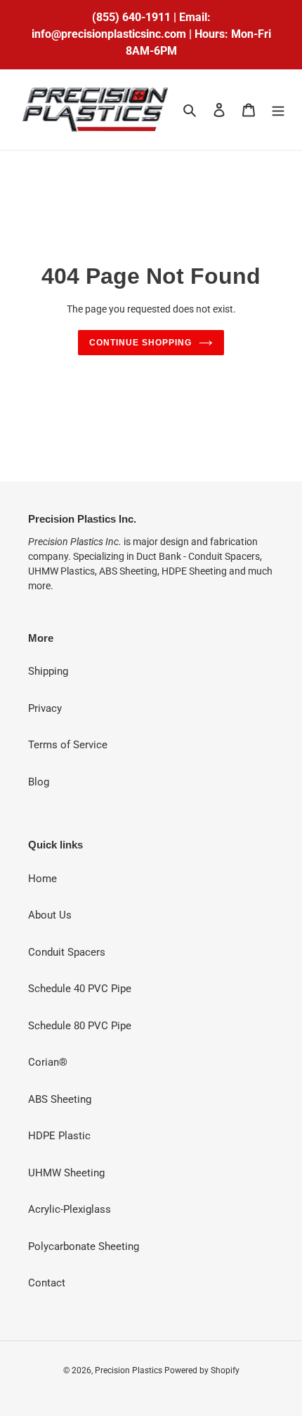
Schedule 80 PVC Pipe (79, 1025)
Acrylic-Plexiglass (69, 1209)
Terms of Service (67, 744)
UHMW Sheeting (66, 1173)
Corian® (47, 1062)
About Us (50, 915)
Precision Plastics (129, 1370)
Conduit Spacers (66, 952)
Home (42, 878)
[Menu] (278, 110)
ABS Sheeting (59, 1099)
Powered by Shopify (201, 1370)
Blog (38, 782)
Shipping (48, 671)
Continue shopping (140, 343)
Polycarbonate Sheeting (83, 1246)
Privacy (45, 708)
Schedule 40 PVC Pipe (79, 988)
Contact (46, 1283)
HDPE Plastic (59, 1135)
